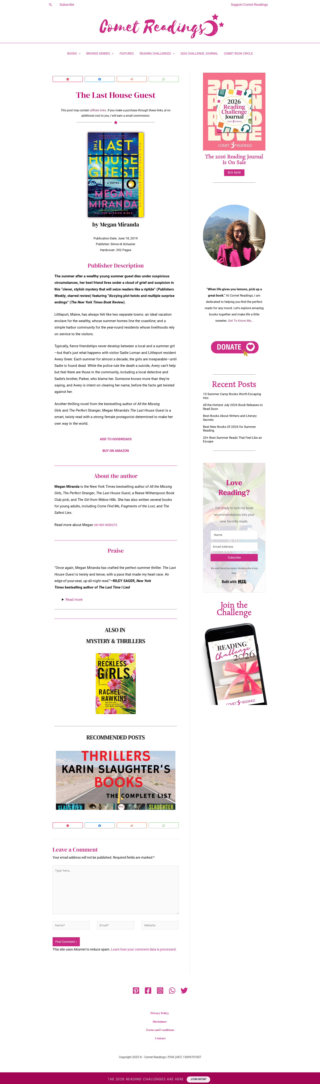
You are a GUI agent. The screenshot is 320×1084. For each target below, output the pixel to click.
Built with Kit (234, 581)
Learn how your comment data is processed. (143, 949)
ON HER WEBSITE (105, 525)
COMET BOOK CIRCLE (238, 54)
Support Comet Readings (249, 4)
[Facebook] (148, 990)
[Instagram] (160, 990)
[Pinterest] (136, 990)
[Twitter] (184, 990)
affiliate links (98, 110)
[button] (50, 4)
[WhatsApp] (172, 990)
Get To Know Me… (240, 320)
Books (72, 54)
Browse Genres (98, 54)
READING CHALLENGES (155, 54)
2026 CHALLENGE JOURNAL (199, 54)
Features (127, 54)
